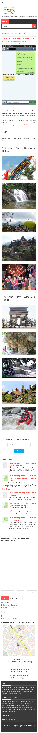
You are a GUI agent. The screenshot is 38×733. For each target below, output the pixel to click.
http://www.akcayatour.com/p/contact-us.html (17, 125)
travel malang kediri (18, 43)
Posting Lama (32, 592)
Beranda (20, 592)
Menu (5, 21)
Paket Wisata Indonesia (10, 618)
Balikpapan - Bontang (10, 605)
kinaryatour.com (22, 729)
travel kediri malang (7, 43)
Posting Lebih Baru (7, 592)
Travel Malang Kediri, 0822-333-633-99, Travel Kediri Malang (22, 504)
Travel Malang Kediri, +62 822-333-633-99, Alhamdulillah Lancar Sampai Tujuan (22, 478)
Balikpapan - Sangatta (10, 607)
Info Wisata (6, 616)
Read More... (6, 489)
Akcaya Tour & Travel (9, 111)
